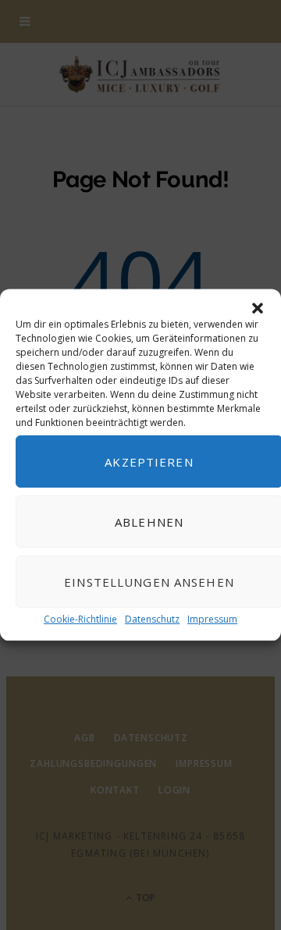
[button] (257, 308)
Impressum (212, 619)
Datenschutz (152, 619)
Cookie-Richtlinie (80, 619)
